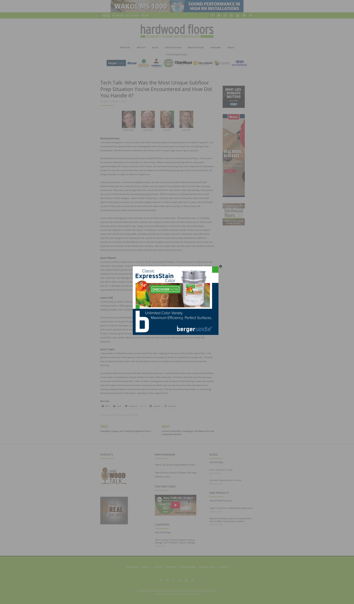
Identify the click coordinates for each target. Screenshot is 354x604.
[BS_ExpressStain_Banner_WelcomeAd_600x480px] (175, 300)
